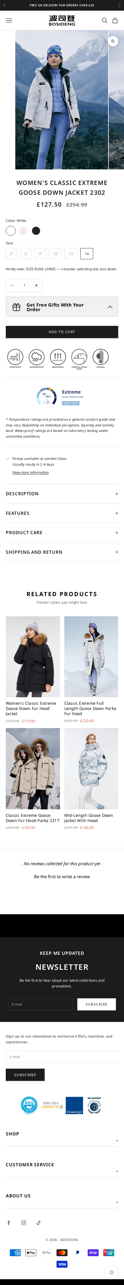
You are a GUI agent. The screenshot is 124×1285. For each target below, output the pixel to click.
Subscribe (97, 1004)
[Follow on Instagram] (24, 1223)
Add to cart (62, 331)
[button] (62, 876)
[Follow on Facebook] (9, 1223)
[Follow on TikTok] (39, 1223)
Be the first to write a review (62, 876)
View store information (30, 472)
